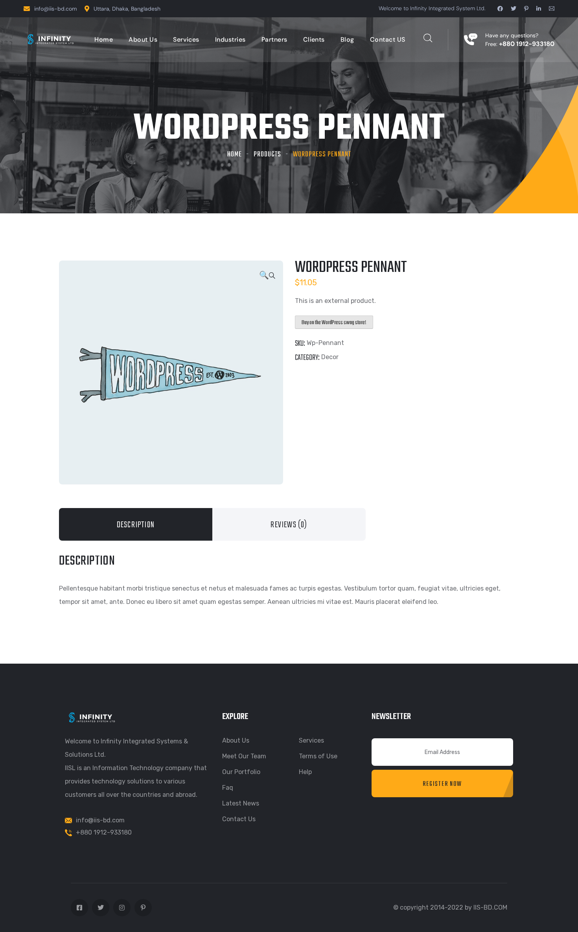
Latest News (240, 803)
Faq (227, 787)
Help (305, 772)
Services (186, 39)
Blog (347, 39)
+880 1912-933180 (104, 832)
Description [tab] (136, 525)
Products (267, 154)
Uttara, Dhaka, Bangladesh (127, 8)
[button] (267, 275)
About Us (143, 39)
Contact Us (239, 819)
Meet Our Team (244, 756)
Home (103, 39)
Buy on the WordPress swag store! (334, 322)
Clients (314, 39)
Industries (230, 39)
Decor (330, 357)
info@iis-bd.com (55, 8)
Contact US (387, 39)
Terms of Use (318, 756)
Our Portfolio (241, 772)
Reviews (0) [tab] (289, 525)
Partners (274, 39)
